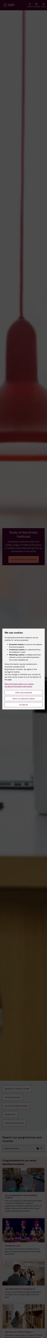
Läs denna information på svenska (18, 686)
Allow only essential (23, 692)
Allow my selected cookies (23, 698)
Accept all (23, 704)
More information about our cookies (19, 684)
